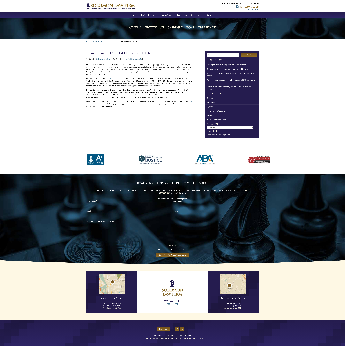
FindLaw (202, 338)
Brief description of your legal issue (101, 221)
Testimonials (182, 15)
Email (89, 211)
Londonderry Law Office (233, 308)
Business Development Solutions (183, 338)
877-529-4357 (253, 9)
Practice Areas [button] (165, 15)
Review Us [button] (163, 329)
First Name (92, 201)
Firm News (211, 102)
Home (134, 15)
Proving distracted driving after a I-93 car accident (226, 65)
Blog (192, 15)
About (142, 15)
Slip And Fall (211, 115)
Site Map (153, 338)
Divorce (210, 98)
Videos (200, 15)
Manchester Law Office (112, 308)
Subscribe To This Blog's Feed (218, 135)
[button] (343, 333)
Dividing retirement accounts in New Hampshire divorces (229, 69)
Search (249, 55)
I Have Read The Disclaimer (172, 250)
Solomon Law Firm (103, 59)
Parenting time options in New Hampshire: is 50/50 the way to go (231, 81)
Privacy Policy (163, 338)
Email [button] (153, 15)
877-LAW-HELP (249, 7)
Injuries (210, 107)
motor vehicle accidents (115, 78)
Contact (210, 15)
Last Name (177, 201)
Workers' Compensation (216, 119)
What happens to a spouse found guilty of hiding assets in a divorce (230, 74)
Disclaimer (172, 245)
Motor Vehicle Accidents (132, 59)
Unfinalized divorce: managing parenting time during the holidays (229, 88)
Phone (176, 211)
